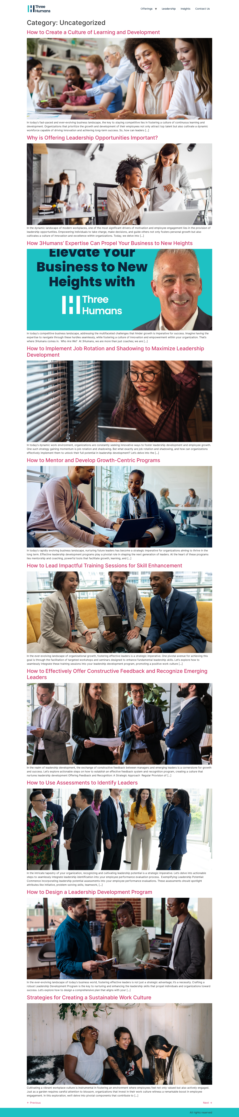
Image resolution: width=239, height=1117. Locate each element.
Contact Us (202, 9)
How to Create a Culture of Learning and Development (93, 32)
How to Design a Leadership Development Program (89, 892)
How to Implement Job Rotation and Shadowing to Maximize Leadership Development (115, 351)
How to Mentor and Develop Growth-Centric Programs (93, 460)
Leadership (169, 9)
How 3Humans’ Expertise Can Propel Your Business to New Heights (110, 243)
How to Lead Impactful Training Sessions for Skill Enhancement (104, 565)
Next (207, 1102)
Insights (185, 9)
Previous (34, 1102)
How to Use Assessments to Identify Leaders (82, 782)
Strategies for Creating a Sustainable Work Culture (89, 997)
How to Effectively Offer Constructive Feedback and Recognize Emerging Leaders (117, 674)
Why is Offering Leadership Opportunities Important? (92, 137)
